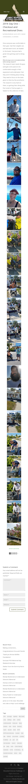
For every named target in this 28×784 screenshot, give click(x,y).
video (20, 753)
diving (20, 723)
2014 (4, 716)
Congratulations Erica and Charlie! (14, 651)
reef (17, 739)
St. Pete (11, 749)
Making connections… (10, 648)
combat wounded (7, 723)
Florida (14, 726)
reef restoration (6, 743)
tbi (22, 749)
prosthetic (22, 736)
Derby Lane (15, 723)
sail (4, 746)
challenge (9, 719)
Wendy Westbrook (8, 34)
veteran (15, 753)
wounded (5, 756)
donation (5, 726)
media (14, 729)
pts (10, 739)
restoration (19, 743)
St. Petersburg (17, 749)
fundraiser (19, 726)
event (10, 726)
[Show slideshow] (14, 548)
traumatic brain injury (7, 753)
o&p (4, 736)
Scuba (12, 746)
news (22, 733)
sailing (7, 746)
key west (9, 729)
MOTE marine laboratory (8, 733)
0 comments (15, 36)
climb (14, 719)
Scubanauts (5, 749)
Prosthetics (5, 739)
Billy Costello (21, 716)
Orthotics (9, 736)
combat (18, 719)
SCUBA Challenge (18, 746)
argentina (15, 716)
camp (4, 719)
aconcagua (9, 716)
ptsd (14, 739)
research (13, 743)
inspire (4, 729)
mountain (17, 733)
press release (15, 736)
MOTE (18, 729)
